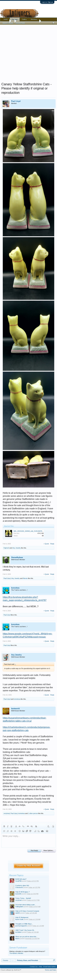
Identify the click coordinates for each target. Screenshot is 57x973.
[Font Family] (23, 826)
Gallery (24, 19)
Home (6, 19)
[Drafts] (47, 831)
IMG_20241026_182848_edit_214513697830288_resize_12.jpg (35, 531)
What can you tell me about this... (26, 936)
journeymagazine (21, 926)
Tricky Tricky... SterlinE (23, 898)
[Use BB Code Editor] (53, 826)
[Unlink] (31, 826)
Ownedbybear (17, 557)
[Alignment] (36, 826)
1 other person (33, 813)
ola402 (17, 913)
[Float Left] (35, 831)
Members (34, 19)
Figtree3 (6, 548)
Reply (52, 544)
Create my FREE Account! (28, 866)
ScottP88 (18, 881)
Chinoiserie (19, 887)
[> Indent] (15, 831)
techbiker (18, 932)
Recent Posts (20, 23)
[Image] (23, 831)
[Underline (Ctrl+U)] (11, 826)
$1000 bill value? (20, 879)
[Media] (26, 831)
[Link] (28, 826)
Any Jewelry (16, 548)
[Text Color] (16, 826)
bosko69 (18, 894)
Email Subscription (49, 966)
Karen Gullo (19, 919)
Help (40, 966)
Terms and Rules (50, 970)
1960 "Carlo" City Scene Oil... (25, 930)
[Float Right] (38, 831)
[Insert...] (30, 831)
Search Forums (7, 23)
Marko (17, 938)
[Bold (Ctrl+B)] (4, 826)
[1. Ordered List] (7, 831)
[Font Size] (19, 826)
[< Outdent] (11, 831)
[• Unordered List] (4, 831)
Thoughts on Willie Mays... (24, 924)
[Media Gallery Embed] (42, 831)
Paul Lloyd (15, 101)
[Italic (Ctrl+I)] (7, 826)
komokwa (15, 588)
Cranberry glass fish (22, 885)
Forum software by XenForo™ (11, 970)
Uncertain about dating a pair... (25, 904)
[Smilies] (19, 831)
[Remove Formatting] (48, 826)
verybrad (7, 813)
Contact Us (33, 966)
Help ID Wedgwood (21, 917)
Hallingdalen (19, 906)
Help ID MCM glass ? (22, 892)
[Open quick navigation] (54, 960)
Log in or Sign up (47, 2)
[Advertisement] (28, 52)
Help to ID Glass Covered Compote (27, 911)
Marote (25, 578)
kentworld (15, 709)
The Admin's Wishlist (16, 953)
